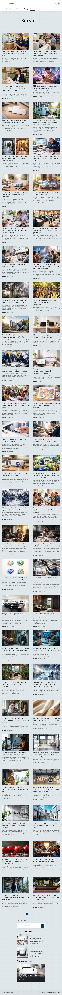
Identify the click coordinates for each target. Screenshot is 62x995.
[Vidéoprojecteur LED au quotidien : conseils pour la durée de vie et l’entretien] (15, 182)
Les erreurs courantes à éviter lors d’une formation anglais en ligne (14, 754)
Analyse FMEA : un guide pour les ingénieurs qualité (14, 265)
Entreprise (31, 936)
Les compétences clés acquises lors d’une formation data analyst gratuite (46, 649)
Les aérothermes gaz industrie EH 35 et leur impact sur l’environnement (15, 301)
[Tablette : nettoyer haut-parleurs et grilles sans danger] (15, 429)
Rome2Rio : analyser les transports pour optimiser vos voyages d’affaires (46, 440)
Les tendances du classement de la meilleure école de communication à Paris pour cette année (46, 266)
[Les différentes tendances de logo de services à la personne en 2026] (15, 567)
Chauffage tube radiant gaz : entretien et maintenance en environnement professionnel (46, 580)
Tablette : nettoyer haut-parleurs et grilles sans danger (14, 440)
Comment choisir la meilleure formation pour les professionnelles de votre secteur (15, 897)
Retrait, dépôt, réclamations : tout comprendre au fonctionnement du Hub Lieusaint (45, 53)
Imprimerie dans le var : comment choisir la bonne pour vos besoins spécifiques (45, 231)
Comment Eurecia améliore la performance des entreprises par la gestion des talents (37, 941)
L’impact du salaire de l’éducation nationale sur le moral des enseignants (15, 545)
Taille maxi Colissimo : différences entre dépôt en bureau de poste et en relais (15, 53)
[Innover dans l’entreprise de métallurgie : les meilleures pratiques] (15, 358)
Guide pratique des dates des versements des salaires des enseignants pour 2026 (43, 371)
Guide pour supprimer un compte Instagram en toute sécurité (27, 976)
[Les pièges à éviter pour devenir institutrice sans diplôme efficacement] (46, 533)
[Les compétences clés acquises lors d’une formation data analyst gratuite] (46, 638)
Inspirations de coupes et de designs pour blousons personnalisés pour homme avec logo (14, 861)
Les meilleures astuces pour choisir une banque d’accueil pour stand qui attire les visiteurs (46, 897)
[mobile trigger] (3, 3)
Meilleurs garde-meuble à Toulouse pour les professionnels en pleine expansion (45, 825)
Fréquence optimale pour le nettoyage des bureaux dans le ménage (46, 336)
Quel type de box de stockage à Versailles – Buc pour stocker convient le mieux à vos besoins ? (46, 789)
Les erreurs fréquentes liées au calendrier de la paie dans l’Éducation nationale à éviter (15, 231)
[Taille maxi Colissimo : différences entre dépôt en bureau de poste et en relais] (15, 41)
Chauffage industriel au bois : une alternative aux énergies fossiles (14, 336)
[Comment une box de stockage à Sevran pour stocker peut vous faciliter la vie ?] (15, 777)
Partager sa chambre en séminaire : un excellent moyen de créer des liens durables (46, 510)
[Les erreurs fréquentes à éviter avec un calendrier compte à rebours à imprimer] (46, 393)
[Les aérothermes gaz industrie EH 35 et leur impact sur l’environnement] (15, 290)
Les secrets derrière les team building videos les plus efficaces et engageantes (46, 302)
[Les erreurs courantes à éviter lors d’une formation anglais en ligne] (15, 742)
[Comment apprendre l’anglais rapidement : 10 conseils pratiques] (46, 849)
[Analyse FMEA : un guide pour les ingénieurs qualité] (15, 254)
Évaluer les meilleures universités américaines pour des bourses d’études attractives (15, 405)
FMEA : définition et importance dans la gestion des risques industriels (15, 509)
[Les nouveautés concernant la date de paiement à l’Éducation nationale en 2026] (46, 146)
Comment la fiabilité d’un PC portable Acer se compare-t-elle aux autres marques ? (37, 954)
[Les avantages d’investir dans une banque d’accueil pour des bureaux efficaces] (15, 813)
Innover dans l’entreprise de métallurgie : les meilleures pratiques (15, 370)
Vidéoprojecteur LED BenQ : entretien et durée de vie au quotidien (15, 474)
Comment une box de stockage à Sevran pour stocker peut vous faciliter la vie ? (15, 789)
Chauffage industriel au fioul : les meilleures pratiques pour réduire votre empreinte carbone (45, 123)
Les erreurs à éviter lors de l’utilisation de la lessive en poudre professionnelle (15, 649)
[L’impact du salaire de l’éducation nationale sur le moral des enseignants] (15, 533)
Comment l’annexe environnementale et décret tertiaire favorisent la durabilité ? (15, 684)
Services (4, 64)
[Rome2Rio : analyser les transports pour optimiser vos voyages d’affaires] (46, 429)
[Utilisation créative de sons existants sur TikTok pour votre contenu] (46, 75)
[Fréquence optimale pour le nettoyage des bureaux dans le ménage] (46, 324)
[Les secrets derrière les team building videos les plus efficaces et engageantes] (46, 290)
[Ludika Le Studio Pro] (11, 3)
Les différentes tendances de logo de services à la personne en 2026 (14, 579)
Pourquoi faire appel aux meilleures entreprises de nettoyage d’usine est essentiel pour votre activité (45, 684)
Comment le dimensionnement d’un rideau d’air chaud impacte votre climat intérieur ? (14, 159)
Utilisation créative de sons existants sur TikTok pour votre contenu (46, 87)
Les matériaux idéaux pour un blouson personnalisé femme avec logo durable (46, 719)
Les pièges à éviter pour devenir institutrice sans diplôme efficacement (46, 545)
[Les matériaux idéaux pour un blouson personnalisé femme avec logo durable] (46, 708)
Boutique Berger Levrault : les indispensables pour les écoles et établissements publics (13, 88)
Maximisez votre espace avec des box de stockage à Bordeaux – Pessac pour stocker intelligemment (46, 755)
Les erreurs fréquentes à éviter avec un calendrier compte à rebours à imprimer (46, 405)
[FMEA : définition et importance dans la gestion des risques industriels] (15, 497)
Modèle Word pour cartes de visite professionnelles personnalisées (14, 122)
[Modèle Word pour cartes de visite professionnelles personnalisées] (15, 110)
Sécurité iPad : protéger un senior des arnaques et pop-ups (46, 193)
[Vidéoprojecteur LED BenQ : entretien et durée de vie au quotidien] (15, 463)
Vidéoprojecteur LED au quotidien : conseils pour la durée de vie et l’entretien (14, 194)
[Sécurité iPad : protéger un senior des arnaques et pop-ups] (46, 182)
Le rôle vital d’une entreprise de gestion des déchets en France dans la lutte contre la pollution (46, 475)
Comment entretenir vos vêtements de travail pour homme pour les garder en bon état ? (15, 720)
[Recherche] (55, 3)
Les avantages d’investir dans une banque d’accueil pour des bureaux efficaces (14, 825)
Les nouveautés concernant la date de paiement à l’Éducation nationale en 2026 (46, 159)
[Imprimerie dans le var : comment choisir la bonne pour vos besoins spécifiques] (46, 218)
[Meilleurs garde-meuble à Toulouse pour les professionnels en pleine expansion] (46, 813)
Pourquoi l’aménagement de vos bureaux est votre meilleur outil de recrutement (14, 616)
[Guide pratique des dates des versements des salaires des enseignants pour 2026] (46, 358)
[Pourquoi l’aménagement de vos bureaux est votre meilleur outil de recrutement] (15, 603)
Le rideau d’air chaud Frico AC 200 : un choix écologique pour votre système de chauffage (45, 616)
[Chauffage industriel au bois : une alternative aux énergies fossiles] (15, 324)
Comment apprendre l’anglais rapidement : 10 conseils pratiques (45, 860)
